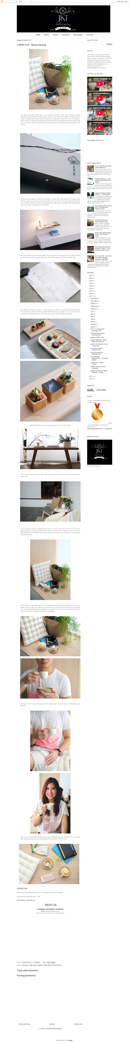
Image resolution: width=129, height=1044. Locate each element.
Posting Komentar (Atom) (54, 1028)
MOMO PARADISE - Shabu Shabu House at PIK (98, 340)
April (92, 319)
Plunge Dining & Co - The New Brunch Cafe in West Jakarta (103, 180)
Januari (93, 327)
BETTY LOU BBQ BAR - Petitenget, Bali (97, 330)
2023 (91, 283)
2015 (91, 379)
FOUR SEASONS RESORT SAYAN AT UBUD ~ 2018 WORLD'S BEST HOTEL (102, 248)
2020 (91, 288)
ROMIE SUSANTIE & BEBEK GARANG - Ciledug (98, 371)
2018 (91, 294)
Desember (94, 298)
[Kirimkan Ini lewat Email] (47, 962)
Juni (92, 314)
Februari (93, 324)
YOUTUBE (89, 35)
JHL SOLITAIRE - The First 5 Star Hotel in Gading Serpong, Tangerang (103, 257)
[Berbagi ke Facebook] (53, 962)
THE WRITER (59, 909)
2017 (91, 296)
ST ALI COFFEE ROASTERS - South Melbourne (103, 167)
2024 (91, 281)
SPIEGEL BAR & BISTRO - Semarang (98, 367)
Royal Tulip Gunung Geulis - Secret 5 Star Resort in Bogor (103, 234)
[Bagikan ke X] (51, 962)
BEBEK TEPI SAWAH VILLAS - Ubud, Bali (99, 345)
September (94, 306)
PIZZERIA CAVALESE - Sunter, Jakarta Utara (101, 221)
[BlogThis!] (49, 962)
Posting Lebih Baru (24, 1024)
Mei (92, 316)
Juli (92, 311)
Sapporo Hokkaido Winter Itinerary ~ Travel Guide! (103, 193)
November (94, 301)
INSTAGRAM (77, 35)
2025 (91, 278)
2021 (91, 286)
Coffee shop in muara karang (52, 965)
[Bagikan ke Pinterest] (54, 962)
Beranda (51, 1024)
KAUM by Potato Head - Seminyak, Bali (97, 334)
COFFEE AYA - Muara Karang (96, 363)
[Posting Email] (43, 962)
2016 (91, 376)
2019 (91, 291)
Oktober (93, 303)
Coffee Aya (24, 965)
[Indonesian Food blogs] (97, 423)
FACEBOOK (66, 35)
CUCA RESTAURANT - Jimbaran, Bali (97, 349)
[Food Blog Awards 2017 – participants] (99, 429)
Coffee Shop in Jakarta (35, 965)
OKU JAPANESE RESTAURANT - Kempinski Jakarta (99, 358)
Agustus (93, 309)
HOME (38, 35)
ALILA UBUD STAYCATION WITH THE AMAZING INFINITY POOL (103, 207)
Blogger (70, 1040)
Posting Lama (78, 1024)
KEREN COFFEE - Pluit (97, 337)
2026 (91, 275)
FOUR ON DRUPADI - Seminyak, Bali (97, 353)
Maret (93, 322)
